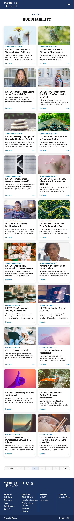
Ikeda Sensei (8, 497)
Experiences (8, 500)
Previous (10, 468)
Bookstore (25, 508)
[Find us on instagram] (27, 484)
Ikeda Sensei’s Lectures (30, 500)
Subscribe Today (64, 497)
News (6, 503)
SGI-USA (43, 497)
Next (65, 468)
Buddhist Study (9, 506)
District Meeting (27, 497)
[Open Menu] (69, 4)
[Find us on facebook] (23, 484)
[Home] (35, 4)
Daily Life (7, 509)
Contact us (44, 500)
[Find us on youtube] (32, 484)
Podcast (25, 511)
